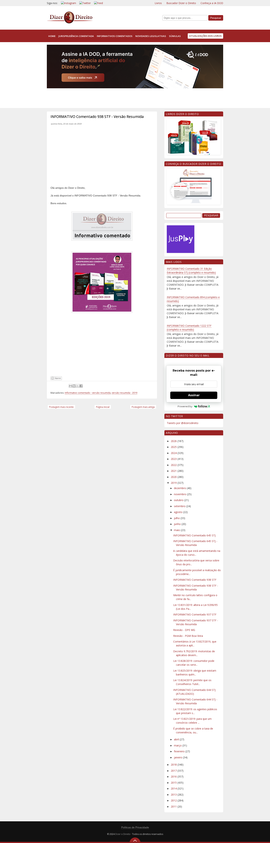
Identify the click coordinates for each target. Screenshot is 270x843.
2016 (174, 776)
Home (51, 36)
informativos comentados (114, 36)
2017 (174, 770)
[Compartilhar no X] (77, 386)
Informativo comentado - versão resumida (88, 392)
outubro (179, 500)
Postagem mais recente (61, 407)
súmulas (175, 36)
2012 (174, 800)
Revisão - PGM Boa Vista (188, 636)
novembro (180, 494)
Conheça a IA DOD (212, 3)
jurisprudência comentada (76, 36)
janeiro (178, 757)
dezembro (180, 488)
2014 (174, 788)
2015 (174, 782)
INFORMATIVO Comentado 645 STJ (194, 535)
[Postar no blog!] (74, 386)
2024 (174, 453)
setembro (180, 506)
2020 (174, 477)
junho (177, 524)
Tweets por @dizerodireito (182, 423)
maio (177, 530)
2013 (174, 794)
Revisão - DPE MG (184, 630)
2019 (174, 482)
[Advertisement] (114, 97)
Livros (158, 3)
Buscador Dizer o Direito (181, 3)
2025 (174, 447)
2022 (174, 465)
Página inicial (102, 407)
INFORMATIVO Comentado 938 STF (194, 579)
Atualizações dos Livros (205, 36)
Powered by (185, 406)
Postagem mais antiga (143, 407)
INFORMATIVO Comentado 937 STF (194, 614)
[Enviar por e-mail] (70, 386)
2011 (174, 806)
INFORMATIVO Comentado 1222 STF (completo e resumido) (189, 327)
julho (177, 518)
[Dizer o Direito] (70, 22)
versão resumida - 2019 (124, 392)
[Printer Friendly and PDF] (56, 379)
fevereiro (179, 751)
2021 (174, 471)
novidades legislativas (150, 36)
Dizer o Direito (122, 834)
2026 (174, 441)
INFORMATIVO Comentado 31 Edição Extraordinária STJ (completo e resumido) (191, 270)
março (178, 745)
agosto (178, 512)
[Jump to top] (135, 840)
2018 (174, 764)
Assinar (194, 395)
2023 (174, 459)
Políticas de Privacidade (135, 827)
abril (177, 739)
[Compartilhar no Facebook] (81, 386)
